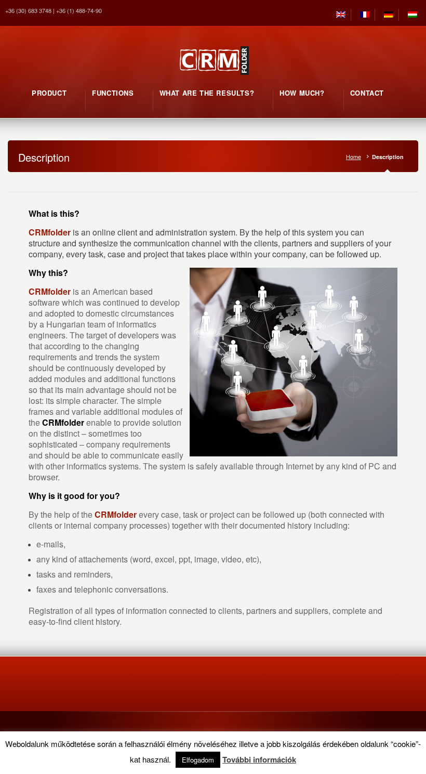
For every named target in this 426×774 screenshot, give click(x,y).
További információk (259, 759)
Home (353, 157)
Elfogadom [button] (198, 760)
